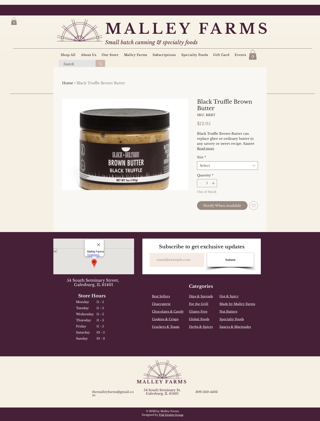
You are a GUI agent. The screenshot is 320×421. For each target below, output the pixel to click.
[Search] (100, 63)
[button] (14, 21)
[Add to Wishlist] (253, 205)
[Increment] (213, 183)
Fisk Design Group (171, 414)
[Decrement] (200, 183)
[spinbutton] (207, 183)
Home (67, 83)
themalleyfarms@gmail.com (113, 393)
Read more (205, 148)
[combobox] (227, 165)
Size (201, 157)
